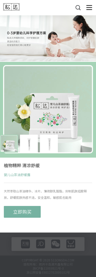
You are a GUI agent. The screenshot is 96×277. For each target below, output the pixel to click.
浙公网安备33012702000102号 (48, 272)
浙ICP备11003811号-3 (48, 268)
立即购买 (22, 212)
